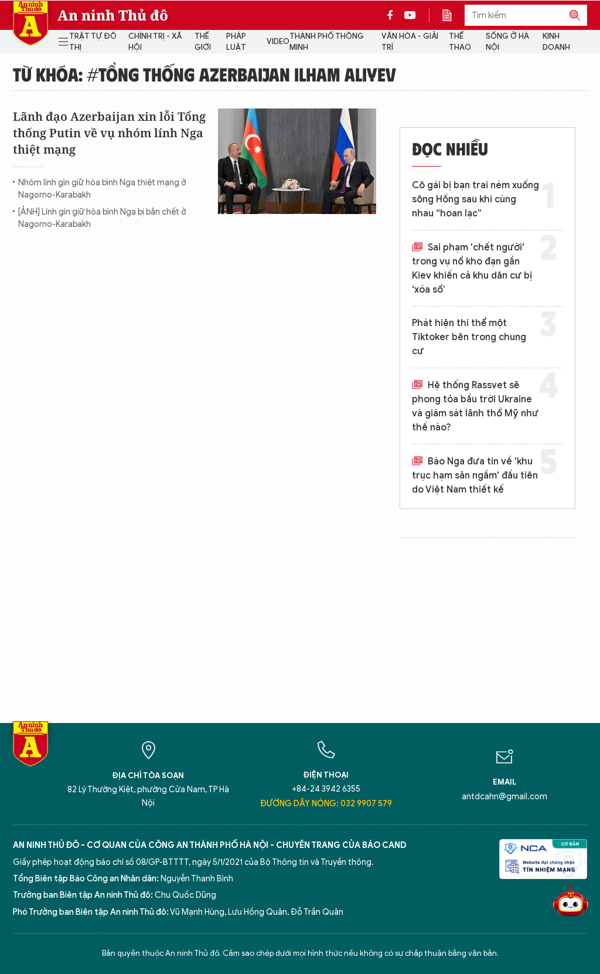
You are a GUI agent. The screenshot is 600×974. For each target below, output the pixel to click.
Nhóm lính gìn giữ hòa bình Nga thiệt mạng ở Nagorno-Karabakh (102, 189)
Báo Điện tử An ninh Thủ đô (30, 23)
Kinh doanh (556, 42)
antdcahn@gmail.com (504, 797)
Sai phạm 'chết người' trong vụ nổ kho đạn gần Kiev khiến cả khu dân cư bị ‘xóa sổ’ (472, 269)
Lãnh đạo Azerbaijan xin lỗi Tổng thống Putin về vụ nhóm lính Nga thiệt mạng (109, 132)
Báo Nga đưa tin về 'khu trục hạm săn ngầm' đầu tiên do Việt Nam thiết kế (475, 476)
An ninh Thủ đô (112, 15)
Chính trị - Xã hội (155, 42)
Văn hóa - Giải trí (409, 42)
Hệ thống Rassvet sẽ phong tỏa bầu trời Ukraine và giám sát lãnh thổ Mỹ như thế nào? (475, 406)
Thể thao (460, 42)
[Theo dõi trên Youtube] (410, 15)
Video (278, 41)
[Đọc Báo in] (453, 15)
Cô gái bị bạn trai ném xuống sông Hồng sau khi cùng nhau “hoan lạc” (475, 199)
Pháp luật (236, 42)
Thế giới (203, 42)
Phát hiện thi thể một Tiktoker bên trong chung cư (469, 337)
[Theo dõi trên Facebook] (393, 15)
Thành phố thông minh (326, 42)
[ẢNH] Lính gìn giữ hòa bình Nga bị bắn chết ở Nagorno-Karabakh (102, 218)
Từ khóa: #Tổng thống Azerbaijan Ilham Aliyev (204, 74)
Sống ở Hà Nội (507, 42)
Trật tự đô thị (93, 42)
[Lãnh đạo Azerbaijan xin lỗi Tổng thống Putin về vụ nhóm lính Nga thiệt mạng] (297, 161)
